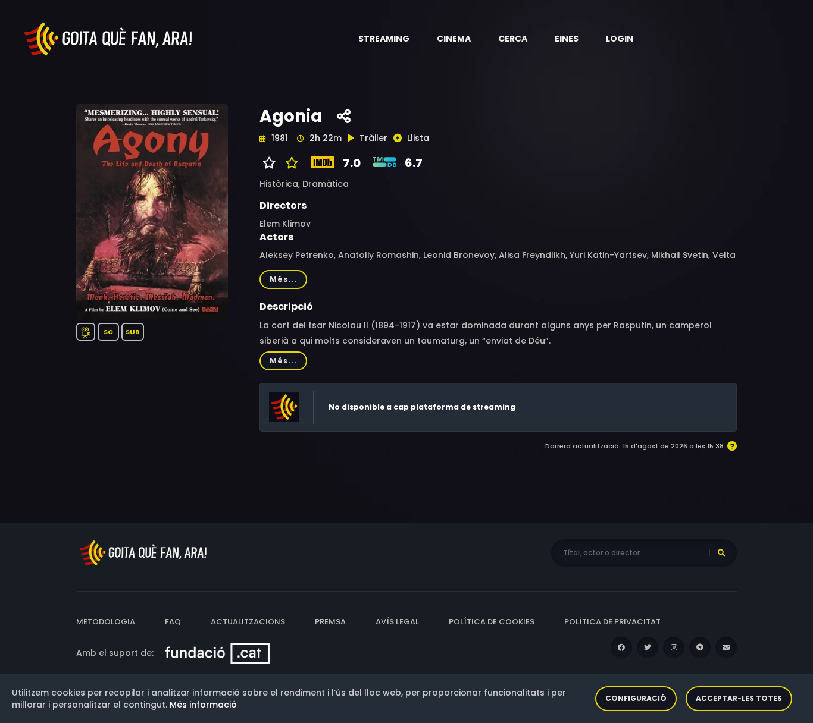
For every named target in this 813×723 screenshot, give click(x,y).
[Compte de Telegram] (700, 647)
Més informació (203, 705)
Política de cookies (491, 621)
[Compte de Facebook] (621, 647)
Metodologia (105, 621)
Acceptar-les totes (739, 698)
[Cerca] (721, 553)
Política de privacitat (612, 621)
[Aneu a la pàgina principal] (109, 38)
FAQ (173, 621)
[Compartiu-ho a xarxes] (344, 116)
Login (619, 39)
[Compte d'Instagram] (673, 647)
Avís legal (397, 621)
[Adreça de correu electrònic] (726, 647)
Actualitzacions (248, 621)
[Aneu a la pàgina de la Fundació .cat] (217, 653)
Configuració (636, 698)
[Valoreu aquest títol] (289, 163)
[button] (384, 38)
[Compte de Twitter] (647, 647)
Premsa (330, 621)
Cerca (512, 39)
